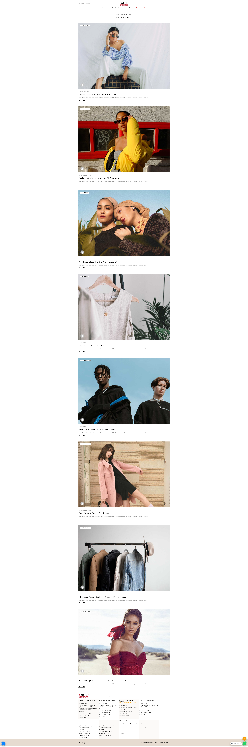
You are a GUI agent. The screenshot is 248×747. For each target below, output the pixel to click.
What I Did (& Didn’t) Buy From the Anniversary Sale (102, 681)
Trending (86, 91)
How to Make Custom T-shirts (91, 346)
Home (117, 14)
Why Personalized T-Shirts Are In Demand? (97, 262)
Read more (81, 100)
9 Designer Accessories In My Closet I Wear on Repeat (102, 597)
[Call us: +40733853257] (3, 743)
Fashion (80, 91)
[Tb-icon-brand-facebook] (79, 743)
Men (84, 175)
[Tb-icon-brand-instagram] (82, 743)
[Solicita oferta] (244, 739)
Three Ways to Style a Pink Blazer (93, 513)
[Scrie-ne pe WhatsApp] (244, 743)
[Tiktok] (84, 743)
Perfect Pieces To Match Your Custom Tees (97, 95)
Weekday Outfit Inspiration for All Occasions (98, 178)
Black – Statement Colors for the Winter (96, 430)
